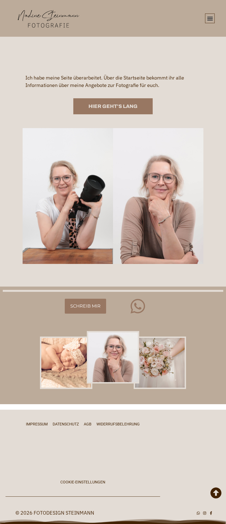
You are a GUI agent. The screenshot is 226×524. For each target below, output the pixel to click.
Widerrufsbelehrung (118, 424)
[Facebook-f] (211, 513)
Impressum (37, 424)
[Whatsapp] (138, 306)
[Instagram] (204, 513)
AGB (88, 424)
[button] (210, 18)
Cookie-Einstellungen (82, 482)
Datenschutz (66, 424)
